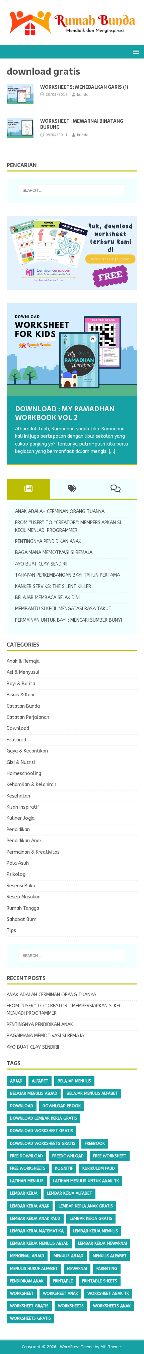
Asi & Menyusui (23, 672)
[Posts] (28, 489)
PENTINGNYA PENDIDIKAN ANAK (48, 541)
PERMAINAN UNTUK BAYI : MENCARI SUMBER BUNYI (68, 620)
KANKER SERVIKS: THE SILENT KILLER (53, 586)
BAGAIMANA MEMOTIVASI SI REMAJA (53, 552)
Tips (11, 930)
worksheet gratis (29, 1306)
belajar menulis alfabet (92, 1093)
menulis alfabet (110, 1255)
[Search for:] (72, 190)
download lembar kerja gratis (43, 1118)
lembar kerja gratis (91, 1218)
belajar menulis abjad (33, 1093)
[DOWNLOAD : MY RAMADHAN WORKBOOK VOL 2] (72, 349)
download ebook (62, 1106)
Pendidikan (18, 830)
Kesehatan (18, 796)
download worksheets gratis (42, 1143)
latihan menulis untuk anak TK (86, 1180)
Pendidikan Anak (24, 841)
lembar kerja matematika (37, 1231)
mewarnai (77, 1268)
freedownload (68, 1156)
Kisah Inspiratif (23, 807)
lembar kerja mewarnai (102, 1243)
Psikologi (16, 874)
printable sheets (99, 1281)
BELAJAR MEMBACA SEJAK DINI (47, 598)
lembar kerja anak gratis (86, 1206)
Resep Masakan (24, 897)
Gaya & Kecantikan (27, 751)
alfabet (40, 1081)
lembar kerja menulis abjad (39, 1243)
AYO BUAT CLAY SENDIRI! (41, 564)
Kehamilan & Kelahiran (31, 784)
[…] (112, 451)
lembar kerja (24, 1193)
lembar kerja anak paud (35, 1218)
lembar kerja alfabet (69, 1193)
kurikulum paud (98, 1168)
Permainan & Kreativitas (33, 852)
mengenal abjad (27, 1255)
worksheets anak (112, 1306)
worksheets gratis (30, 1318)
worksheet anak (60, 1293)
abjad (16, 1081)
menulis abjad (68, 1255)
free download (26, 1156)
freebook (95, 1143)
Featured (16, 740)
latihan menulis (27, 1180)
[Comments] (115, 489)
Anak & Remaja (23, 661)
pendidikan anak (27, 1281)
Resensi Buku (21, 886)
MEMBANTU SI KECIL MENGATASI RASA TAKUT (63, 609)
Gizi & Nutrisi (21, 762)
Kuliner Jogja (20, 818)
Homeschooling (24, 773)
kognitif (64, 1168)
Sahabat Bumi (22, 919)
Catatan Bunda (23, 706)
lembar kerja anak (29, 1206)
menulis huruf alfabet (34, 1268)
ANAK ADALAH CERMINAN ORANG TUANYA (59, 511)
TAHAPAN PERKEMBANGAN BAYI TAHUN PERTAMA (67, 575)
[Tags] (72, 489)
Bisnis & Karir (21, 695)
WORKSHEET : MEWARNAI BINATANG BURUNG (81, 124)
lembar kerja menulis (95, 1231)
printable (63, 1281)
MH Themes (111, 1347)
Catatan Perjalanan (28, 717)
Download (18, 728)
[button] (134, 51)
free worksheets (28, 1168)
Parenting (106, 1268)
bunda (82, 94)
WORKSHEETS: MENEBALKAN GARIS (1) (84, 87)
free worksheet (109, 1156)
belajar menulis (74, 1081)
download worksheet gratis (41, 1130)
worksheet (21, 1293)
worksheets (71, 1306)
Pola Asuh (18, 863)
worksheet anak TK (108, 1293)
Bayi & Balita (21, 684)
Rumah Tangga (23, 908)
